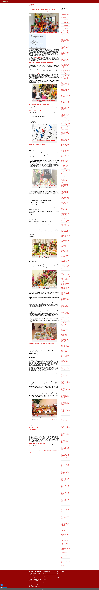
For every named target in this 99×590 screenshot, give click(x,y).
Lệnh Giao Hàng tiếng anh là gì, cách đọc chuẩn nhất (65, 127)
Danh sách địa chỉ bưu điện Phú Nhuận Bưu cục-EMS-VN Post (65, 472)
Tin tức (44, 581)
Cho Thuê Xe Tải (45, 576)
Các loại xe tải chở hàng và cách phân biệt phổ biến (65, 356)
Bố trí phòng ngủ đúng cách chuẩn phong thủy (65, 269)
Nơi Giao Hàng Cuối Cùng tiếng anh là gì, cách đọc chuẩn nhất (65, 56)
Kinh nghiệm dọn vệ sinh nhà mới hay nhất (65, 282)
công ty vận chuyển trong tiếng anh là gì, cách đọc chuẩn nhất (65, 104)
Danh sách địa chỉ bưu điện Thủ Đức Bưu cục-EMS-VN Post (65, 514)
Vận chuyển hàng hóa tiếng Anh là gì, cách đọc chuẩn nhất (65, 205)
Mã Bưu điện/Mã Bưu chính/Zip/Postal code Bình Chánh (65, 386)
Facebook (58, 573)
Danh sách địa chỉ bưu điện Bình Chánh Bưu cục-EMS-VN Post (65, 462)
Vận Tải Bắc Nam (63, 530)
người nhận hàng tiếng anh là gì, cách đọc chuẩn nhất (65, 60)
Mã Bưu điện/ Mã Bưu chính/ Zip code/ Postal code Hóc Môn (65, 375)
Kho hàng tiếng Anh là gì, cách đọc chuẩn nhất (65, 221)
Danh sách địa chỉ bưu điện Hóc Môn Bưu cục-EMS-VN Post (65, 455)
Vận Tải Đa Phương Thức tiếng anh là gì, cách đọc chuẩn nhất (65, 37)
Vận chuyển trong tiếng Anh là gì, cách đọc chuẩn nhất (65, 195)
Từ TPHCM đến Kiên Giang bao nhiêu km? (65, 246)
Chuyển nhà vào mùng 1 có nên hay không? (65, 330)
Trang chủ (44, 573)
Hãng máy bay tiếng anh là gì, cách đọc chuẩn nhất (65, 82)
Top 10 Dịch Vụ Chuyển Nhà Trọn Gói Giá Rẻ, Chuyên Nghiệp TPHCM (65, 528)
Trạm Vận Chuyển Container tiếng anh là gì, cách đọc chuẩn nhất (65, 44)
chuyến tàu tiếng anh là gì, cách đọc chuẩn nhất (65, 145)
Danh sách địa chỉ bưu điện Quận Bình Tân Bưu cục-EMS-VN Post (65, 483)
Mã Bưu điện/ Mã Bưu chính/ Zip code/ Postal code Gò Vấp (65, 399)
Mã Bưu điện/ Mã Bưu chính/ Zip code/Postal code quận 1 (65, 441)
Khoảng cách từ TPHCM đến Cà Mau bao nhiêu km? (65, 251)
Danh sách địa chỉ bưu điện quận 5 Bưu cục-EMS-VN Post (65, 507)
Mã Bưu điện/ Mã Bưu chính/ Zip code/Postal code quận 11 (65, 413)
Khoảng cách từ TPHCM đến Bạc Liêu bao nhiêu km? (65, 234)
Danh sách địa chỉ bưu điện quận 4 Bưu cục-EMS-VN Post (65, 510)
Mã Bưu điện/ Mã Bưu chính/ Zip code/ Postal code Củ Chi (65, 372)
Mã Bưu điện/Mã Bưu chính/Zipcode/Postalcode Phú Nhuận (65, 396)
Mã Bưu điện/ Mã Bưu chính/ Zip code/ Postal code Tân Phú (65, 389)
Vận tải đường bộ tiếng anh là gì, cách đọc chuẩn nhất (65, 198)
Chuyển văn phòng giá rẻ (65, 555)
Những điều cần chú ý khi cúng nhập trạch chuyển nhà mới (37, 44)
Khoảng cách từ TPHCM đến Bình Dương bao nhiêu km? (65, 253)
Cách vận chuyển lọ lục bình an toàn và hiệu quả (65, 335)
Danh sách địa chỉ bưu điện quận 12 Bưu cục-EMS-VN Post (65, 486)
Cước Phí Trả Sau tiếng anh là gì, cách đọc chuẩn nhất (65, 102)
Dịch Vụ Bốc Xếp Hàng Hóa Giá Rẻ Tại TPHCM (65, 18)
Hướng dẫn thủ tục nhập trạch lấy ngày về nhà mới (65, 274)
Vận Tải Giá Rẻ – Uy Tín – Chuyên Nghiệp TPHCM (65, 546)
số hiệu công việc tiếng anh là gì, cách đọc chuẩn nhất (65, 50)
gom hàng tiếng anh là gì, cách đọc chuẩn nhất (65, 88)
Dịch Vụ (44, 575)
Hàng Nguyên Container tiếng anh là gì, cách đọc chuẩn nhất (65, 78)
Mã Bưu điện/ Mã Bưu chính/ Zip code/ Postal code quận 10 (65, 417)
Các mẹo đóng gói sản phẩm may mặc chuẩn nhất (65, 261)
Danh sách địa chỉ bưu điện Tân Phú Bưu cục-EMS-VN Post (65, 465)
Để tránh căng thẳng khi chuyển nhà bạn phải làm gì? (65, 279)
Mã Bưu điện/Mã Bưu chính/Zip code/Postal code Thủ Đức (65, 444)
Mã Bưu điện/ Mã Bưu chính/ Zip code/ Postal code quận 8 (65, 420)
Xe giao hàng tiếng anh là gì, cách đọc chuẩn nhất (65, 183)
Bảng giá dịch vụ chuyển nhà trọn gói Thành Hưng (65, 31)
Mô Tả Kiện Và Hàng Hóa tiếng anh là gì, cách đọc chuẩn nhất (65, 65)
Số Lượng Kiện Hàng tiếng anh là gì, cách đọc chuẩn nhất (65, 47)
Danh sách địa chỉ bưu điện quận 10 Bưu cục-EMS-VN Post (65, 493)
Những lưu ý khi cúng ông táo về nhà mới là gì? (65, 284)
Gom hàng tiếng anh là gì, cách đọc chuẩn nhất (65, 140)
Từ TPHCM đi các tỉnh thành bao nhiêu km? (65, 263)
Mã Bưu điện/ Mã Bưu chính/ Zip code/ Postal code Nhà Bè (65, 382)
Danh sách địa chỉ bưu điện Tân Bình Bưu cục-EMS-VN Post (65, 469)
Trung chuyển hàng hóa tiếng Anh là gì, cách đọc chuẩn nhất (64, 177)
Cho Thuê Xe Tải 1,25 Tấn (65, 14)
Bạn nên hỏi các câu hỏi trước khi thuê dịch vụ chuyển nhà (64, 309)
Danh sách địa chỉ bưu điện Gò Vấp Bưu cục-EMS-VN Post (65, 476)
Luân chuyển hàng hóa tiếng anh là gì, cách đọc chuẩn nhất (65, 171)
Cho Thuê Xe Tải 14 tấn (64, 21)
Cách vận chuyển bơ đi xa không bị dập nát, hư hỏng (65, 258)
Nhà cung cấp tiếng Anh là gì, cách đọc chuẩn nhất (65, 203)
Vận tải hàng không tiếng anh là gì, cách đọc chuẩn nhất (65, 133)
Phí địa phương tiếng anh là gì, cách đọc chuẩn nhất (65, 129)
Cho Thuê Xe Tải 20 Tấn (64, 19)
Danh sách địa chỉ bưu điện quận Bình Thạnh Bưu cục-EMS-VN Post (65, 479)
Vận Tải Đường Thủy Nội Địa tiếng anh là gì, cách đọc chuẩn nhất (65, 11)
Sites (57, 578)
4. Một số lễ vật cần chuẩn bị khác (35, 42)
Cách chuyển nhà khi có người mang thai (64, 333)
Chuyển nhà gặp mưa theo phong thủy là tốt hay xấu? (65, 367)
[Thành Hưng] (31, 5)
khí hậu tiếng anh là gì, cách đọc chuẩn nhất (65, 73)
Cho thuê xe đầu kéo (64, 552)
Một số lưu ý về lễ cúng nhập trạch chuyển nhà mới (65, 277)
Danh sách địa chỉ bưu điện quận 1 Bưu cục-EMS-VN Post (65, 521)
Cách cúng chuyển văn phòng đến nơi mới (47, 419)
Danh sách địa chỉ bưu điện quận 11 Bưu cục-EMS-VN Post (65, 489)
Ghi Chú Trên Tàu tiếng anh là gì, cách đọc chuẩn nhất (65, 96)
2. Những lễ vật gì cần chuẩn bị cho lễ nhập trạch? (36, 40)
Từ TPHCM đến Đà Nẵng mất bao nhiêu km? (65, 256)
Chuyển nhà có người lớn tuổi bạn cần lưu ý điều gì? (65, 346)
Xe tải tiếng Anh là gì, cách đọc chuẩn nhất (65, 216)
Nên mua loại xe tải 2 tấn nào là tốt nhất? (65, 337)
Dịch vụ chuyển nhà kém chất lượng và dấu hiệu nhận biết (65, 299)
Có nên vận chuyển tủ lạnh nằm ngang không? (65, 288)
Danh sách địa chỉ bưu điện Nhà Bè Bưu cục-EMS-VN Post (65, 448)
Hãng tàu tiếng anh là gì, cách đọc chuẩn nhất (65, 76)
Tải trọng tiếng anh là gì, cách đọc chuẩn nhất (65, 166)
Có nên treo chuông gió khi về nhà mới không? (65, 290)
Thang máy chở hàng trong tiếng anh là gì (65, 168)
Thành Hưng (48, 11)
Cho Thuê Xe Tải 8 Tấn (64, 24)
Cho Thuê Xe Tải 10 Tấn (64, 22)
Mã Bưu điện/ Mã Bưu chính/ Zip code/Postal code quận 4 (65, 434)
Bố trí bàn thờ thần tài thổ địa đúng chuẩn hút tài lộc (65, 313)
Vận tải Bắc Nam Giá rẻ (64, 540)
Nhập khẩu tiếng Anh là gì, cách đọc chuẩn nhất (65, 211)
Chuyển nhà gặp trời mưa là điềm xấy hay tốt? (65, 560)
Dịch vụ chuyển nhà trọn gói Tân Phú (65, 562)
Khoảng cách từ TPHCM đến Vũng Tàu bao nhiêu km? (65, 236)
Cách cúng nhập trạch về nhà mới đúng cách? (36, 47)
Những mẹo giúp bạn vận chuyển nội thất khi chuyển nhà (65, 363)
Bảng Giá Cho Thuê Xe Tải (65, 15)
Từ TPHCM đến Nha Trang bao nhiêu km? (65, 241)
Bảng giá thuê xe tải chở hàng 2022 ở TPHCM (64, 353)
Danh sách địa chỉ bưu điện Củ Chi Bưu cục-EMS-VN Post (65, 451)
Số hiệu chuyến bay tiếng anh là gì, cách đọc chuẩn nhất (65, 148)
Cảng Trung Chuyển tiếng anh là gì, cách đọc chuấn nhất (65, 115)
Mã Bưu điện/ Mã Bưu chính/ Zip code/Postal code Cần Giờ (65, 379)
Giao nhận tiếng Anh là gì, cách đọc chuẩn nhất (65, 90)
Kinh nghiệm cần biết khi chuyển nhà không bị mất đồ (65, 358)
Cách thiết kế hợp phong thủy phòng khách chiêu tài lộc (65, 266)
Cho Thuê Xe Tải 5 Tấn (64, 25)
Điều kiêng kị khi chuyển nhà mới (65, 325)
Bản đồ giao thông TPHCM (65, 223)
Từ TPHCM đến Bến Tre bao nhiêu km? (65, 243)
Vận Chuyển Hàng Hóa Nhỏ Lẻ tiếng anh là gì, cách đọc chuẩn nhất (65, 40)
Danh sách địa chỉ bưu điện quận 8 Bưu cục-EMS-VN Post (65, 496)
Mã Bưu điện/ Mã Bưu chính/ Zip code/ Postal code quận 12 (65, 410)
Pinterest (58, 574)
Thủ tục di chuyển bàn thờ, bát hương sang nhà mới (65, 348)
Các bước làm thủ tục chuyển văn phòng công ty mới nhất (65, 315)
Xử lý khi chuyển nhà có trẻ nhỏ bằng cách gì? (65, 328)
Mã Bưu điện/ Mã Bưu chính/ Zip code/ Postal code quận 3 (65, 438)
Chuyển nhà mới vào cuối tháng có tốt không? (65, 296)
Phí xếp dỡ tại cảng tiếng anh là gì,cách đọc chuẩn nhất (65, 53)
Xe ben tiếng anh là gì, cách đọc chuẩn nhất (65, 156)
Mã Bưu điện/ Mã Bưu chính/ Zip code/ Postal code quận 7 (65, 424)
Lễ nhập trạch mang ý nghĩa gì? (34, 46)
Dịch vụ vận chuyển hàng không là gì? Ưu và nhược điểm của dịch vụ (65, 340)
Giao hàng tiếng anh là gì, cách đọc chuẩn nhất (65, 180)
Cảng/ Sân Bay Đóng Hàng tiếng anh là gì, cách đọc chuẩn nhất (65, 108)
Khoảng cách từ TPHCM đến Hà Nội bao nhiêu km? (65, 231)
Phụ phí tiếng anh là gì (64, 131)
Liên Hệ (62, 565)
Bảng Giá (44, 579)
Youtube (58, 576)
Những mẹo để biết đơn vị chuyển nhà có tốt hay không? (65, 302)
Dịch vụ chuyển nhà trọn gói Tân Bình (65, 557)
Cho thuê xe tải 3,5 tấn (64, 27)
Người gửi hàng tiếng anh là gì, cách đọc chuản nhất (65, 62)
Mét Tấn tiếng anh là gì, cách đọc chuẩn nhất (65, 68)
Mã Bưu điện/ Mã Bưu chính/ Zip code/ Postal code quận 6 (65, 427)
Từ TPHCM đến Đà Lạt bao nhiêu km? (65, 229)
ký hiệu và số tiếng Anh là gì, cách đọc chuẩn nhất (65, 71)
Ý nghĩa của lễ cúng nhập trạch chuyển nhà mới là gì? (37, 36)
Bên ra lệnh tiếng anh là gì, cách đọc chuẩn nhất (65, 118)
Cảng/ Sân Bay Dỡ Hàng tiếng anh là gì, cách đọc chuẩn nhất (64, 111)
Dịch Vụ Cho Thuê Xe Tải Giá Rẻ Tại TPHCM (65, 532)
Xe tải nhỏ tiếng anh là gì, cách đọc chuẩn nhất (65, 161)
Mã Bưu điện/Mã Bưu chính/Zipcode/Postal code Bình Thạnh (65, 403)
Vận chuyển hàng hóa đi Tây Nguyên (65, 549)
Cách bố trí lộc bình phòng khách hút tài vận (65, 272)
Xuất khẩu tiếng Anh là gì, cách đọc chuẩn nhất (65, 209)
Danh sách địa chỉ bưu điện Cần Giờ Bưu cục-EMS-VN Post (65, 458)
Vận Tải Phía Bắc (63, 564)
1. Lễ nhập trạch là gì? (33, 37)
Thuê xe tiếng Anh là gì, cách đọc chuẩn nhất (65, 219)
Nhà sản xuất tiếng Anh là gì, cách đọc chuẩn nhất (65, 200)
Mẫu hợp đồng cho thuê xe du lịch (65, 323)
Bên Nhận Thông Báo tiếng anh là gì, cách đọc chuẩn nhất (65, 121)
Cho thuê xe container (64, 553)
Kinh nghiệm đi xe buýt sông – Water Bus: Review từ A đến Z (65, 225)
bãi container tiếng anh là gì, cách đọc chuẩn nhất (65, 124)
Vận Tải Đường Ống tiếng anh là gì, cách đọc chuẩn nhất (65, 33)
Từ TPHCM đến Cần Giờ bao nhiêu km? (65, 238)
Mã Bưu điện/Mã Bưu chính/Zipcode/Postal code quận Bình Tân (65, 406)
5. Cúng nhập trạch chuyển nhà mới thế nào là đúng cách (37, 43)
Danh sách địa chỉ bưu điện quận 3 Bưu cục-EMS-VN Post (65, 517)
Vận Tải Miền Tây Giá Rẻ (64, 541)
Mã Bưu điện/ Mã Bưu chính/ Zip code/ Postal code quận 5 (65, 431)
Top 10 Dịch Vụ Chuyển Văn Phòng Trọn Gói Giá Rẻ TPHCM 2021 (65, 524)
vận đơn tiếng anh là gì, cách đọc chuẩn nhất (65, 158)
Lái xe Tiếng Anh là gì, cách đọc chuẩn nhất (65, 214)
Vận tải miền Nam (64, 550)
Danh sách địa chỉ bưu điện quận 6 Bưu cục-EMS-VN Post (65, 503)
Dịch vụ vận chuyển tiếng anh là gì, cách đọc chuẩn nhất (65, 99)
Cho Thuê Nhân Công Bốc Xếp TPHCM (65, 535)
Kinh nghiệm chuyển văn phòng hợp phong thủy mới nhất (65, 293)
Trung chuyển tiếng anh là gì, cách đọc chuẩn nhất (65, 174)
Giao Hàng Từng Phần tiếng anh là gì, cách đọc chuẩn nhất (65, 93)
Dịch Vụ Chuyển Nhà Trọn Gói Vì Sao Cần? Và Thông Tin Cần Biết (65, 538)
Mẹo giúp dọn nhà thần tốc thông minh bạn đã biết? (65, 320)
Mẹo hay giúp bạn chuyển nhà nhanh (65, 318)
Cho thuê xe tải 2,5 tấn (64, 28)
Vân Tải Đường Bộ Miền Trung (64, 544)
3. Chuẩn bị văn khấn (33, 41)
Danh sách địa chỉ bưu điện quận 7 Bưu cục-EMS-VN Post (65, 500)
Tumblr (58, 577)
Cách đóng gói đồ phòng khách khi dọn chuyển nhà (65, 361)
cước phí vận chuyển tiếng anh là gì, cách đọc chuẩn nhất (65, 137)
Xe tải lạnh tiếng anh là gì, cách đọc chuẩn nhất (65, 163)
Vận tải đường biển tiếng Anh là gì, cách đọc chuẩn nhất (65, 192)
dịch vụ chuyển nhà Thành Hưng (38, 57)
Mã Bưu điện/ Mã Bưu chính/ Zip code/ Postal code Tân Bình (65, 393)
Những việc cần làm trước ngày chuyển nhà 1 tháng (65, 369)
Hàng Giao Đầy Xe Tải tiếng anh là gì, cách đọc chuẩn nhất (65, 84)
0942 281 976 (4, 587)
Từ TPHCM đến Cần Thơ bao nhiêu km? (65, 248)
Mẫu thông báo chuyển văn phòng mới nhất (65, 343)
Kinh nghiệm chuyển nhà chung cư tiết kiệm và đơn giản (65, 306)
